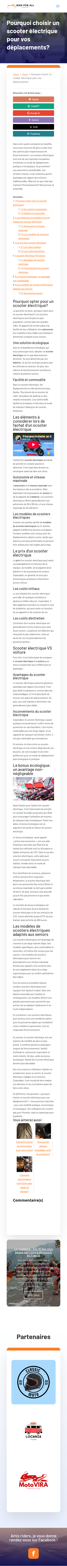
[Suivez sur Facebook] (33, 1553)
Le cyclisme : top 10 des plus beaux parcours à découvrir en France (33, 1252)
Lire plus (33, 1295)
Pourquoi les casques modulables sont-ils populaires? (43, 1148)
